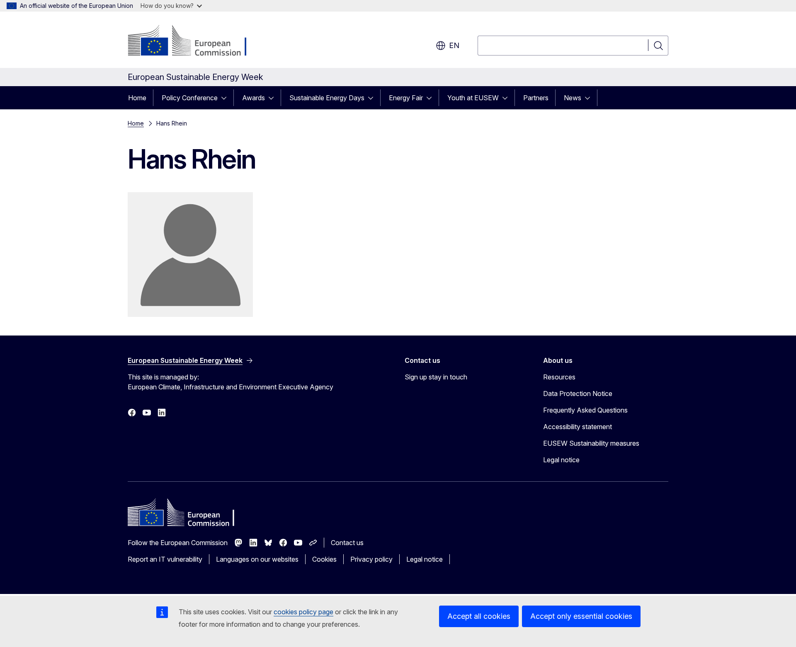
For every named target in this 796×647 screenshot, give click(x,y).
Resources (559, 377)
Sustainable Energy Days (326, 98)
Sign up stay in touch (436, 377)
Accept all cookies (478, 616)
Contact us (347, 542)
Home (137, 98)
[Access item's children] (226, 97)
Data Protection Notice (577, 393)
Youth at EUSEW (473, 98)
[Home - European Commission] (195, 41)
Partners (535, 98)
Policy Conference (190, 98)
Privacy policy (371, 559)
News (572, 98)
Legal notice (561, 460)
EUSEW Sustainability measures (591, 443)
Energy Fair (406, 98)
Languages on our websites (257, 559)
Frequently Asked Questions (585, 410)
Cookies (324, 559)
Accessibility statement (577, 426)
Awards (253, 98)
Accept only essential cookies (581, 616)
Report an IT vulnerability (165, 559)
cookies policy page (303, 612)
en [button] (454, 45)
